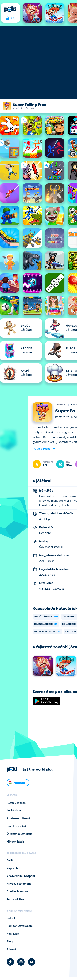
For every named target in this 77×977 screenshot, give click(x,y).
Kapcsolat (13, 868)
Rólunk (11, 918)
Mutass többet (42, 448)
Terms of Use (15, 899)
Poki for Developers (20, 926)
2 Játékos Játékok (18, 818)
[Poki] (10, 9)
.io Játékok (14, 810)
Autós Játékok (16, 802)
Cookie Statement (18, 891)
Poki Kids (13, 933)
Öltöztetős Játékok (19, 834)
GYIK (10, 860)
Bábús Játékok (45, 624)
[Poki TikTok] (10, 962)
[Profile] (7, 18)
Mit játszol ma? (12, 18)
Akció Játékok (46, 617)
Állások (11, 949)
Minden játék (15, 841)
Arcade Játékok (47, 631)
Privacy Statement (19, 883)
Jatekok (60, 405)
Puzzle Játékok (16, 826)
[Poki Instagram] (21, 962)
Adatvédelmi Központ (21, 876)
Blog (10, 941)
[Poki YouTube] (31, 962)
